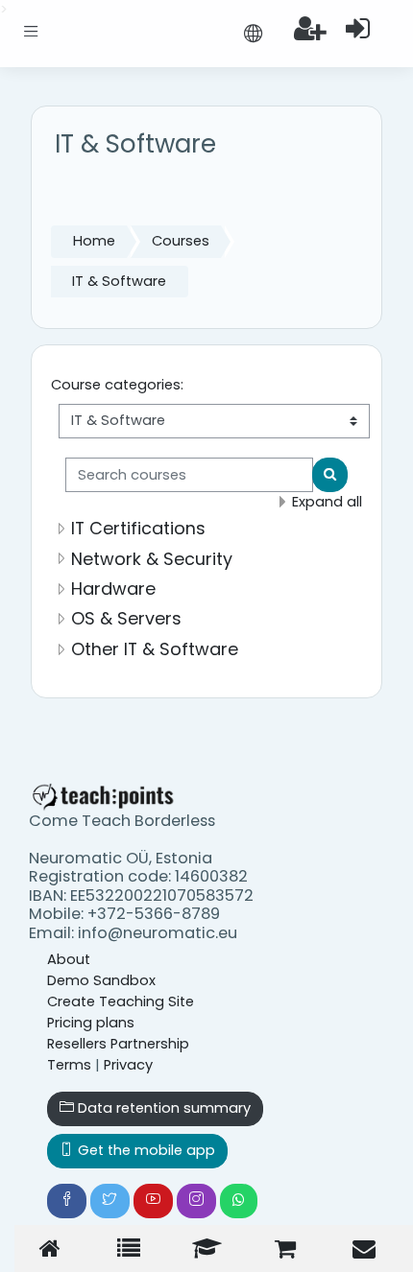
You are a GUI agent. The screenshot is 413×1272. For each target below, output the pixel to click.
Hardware (113, 589)
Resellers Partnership (118, 1043)
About (68, 959)
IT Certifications (138, 528)
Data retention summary (162, 1108)
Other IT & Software (154, 649)
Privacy (128, 1064)
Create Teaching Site (120, 1001)
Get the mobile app (144, 1150)
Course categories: (117, 384)
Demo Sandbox (101, 980)
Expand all (327, 501)
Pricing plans (90, 1022)
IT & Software (119, 281)
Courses (180, 240)
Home (94, 240)
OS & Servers (126, 618)
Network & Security (151, 559)
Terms (69, 1064)
